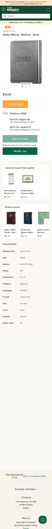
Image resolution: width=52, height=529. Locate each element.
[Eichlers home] (13, 9)
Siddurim (24, 284)
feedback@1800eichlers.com (33, 4)
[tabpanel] (26, 61)
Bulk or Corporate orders (34, 476)
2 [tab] (26, 87)
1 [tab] (22, 87)
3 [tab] (29, 87)
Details (26, 508)
